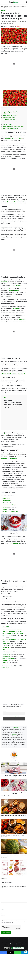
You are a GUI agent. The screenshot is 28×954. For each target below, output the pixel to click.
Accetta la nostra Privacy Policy (12, 716)
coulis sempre (7, 500)
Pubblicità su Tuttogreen (14, 940)
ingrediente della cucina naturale (14, 138)
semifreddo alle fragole (9, 505)
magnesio (10, 290)
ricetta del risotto (15, 543)
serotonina (16, 308)
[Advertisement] (14, 64)
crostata (5, 507)
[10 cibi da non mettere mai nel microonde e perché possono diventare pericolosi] (14, 867)
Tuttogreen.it (15, 727)
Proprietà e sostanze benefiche (10, 115)
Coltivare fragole (8, 635)
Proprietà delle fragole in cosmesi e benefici (13, 126)
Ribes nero (6, 641)
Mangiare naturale (8, 6)
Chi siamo (17, 938)
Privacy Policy (4, 938)
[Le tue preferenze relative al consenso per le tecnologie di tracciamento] (25, 951)
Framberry (6, 647)
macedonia (4, 433)
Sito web (2, 915)
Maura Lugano (4, 26)
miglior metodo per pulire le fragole (15, 201)
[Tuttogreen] (14, 2)
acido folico (22, 319)
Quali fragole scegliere (8, 122)
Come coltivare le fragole (9, 117)
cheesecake (6, 498)
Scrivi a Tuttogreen (23, 938)
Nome (2, 904)
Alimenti (13, 6)
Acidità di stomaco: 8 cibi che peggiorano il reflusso (12, 835)
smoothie (5, 509)
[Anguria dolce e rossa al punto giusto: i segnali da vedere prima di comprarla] (14, 846)
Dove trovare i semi (10, 119)
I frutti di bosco (7, 627)
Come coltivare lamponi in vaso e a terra (14, 639)
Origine (4, 113)
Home (3, 6)
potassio (16, 290)
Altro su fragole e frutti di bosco (10, 128)
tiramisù (5, 502)
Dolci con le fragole (7, 124)
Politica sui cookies (11, 938)
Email (4, 711)
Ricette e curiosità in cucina (9, 121)
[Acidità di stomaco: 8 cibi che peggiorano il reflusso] (14, 826)
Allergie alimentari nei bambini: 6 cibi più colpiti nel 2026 (13, 815)
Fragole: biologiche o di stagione (10, 112)
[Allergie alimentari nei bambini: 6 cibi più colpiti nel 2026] (14, 806)
